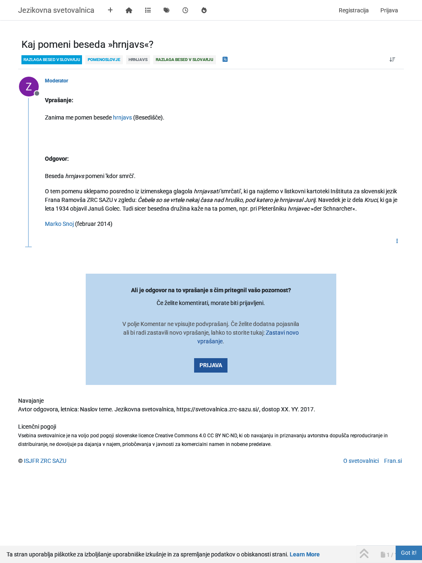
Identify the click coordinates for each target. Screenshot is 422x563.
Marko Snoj (59, 224)
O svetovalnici (361, 460)
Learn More (305, 554)
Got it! (409, 552)
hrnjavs (122, 117)
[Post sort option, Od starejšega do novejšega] (392, 60)
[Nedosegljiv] (32, 86)
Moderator (56, 81)
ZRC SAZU (53, 460)
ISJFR (31, 460)
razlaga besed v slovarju (51, 59)
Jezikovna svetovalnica (56, 10)
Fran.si (393, 460)
